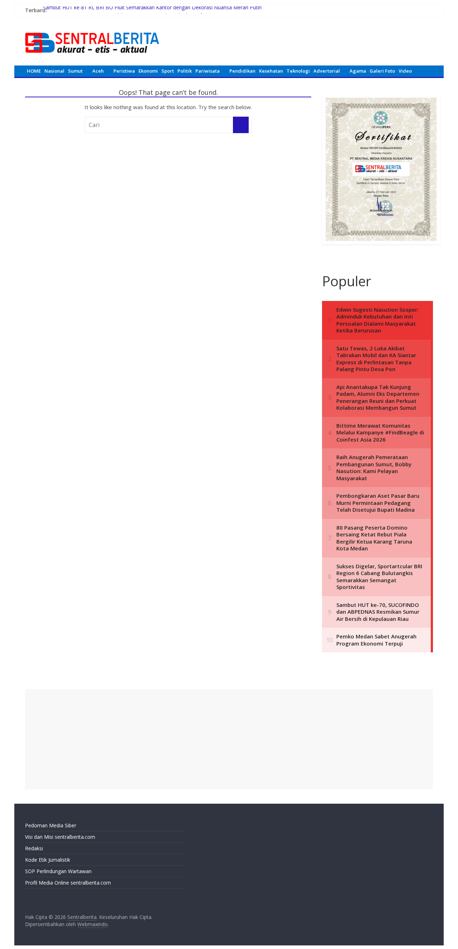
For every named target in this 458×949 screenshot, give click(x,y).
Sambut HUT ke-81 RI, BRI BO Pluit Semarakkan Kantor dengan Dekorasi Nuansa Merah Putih (152, 10)
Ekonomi (148, 71)
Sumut (75, 71)
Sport (167, 71)
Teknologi (298, 71)
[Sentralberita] (92, 29)
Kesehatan (271, 71)
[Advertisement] (229, 739)
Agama (358, 71)
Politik (184, 71)
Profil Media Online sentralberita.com (68, 882)
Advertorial (326, 71)
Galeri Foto (382, 71)
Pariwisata (207, 71)
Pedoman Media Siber (50, 825)
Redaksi (34, 848)
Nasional (54, 71)
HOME (34, 71)
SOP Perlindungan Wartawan (58, 871)
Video (405, 71)
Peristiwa (124, 71)
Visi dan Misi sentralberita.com (60, 836)
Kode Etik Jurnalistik (47, 859)
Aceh (98, 71)
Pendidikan (242, 71)
